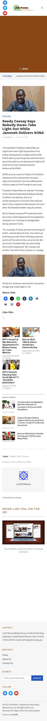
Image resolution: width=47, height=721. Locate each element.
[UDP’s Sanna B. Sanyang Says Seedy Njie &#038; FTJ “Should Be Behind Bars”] (11, 365)
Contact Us (7, 663)
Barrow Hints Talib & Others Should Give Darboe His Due (29, 343)
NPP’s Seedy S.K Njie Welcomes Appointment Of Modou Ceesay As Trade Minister (10, 346)
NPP (20, 456)
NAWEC (13, 456)
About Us (6, 659)
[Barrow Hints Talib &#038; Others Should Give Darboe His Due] (31, 332)
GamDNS (14, 715)
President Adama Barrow (13, 462)
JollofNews (8, 137)
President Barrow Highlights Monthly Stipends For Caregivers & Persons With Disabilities (30, 406)
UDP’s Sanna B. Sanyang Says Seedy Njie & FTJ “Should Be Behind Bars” (10, 377)
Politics (6, 116)
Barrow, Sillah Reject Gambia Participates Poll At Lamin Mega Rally (30, 436)
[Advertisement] (23, 41)
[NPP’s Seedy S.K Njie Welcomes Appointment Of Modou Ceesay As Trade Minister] (11, 332)
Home (5, 655)
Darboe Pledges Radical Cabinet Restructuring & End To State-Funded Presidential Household (31, 421)
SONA (28, 462)
